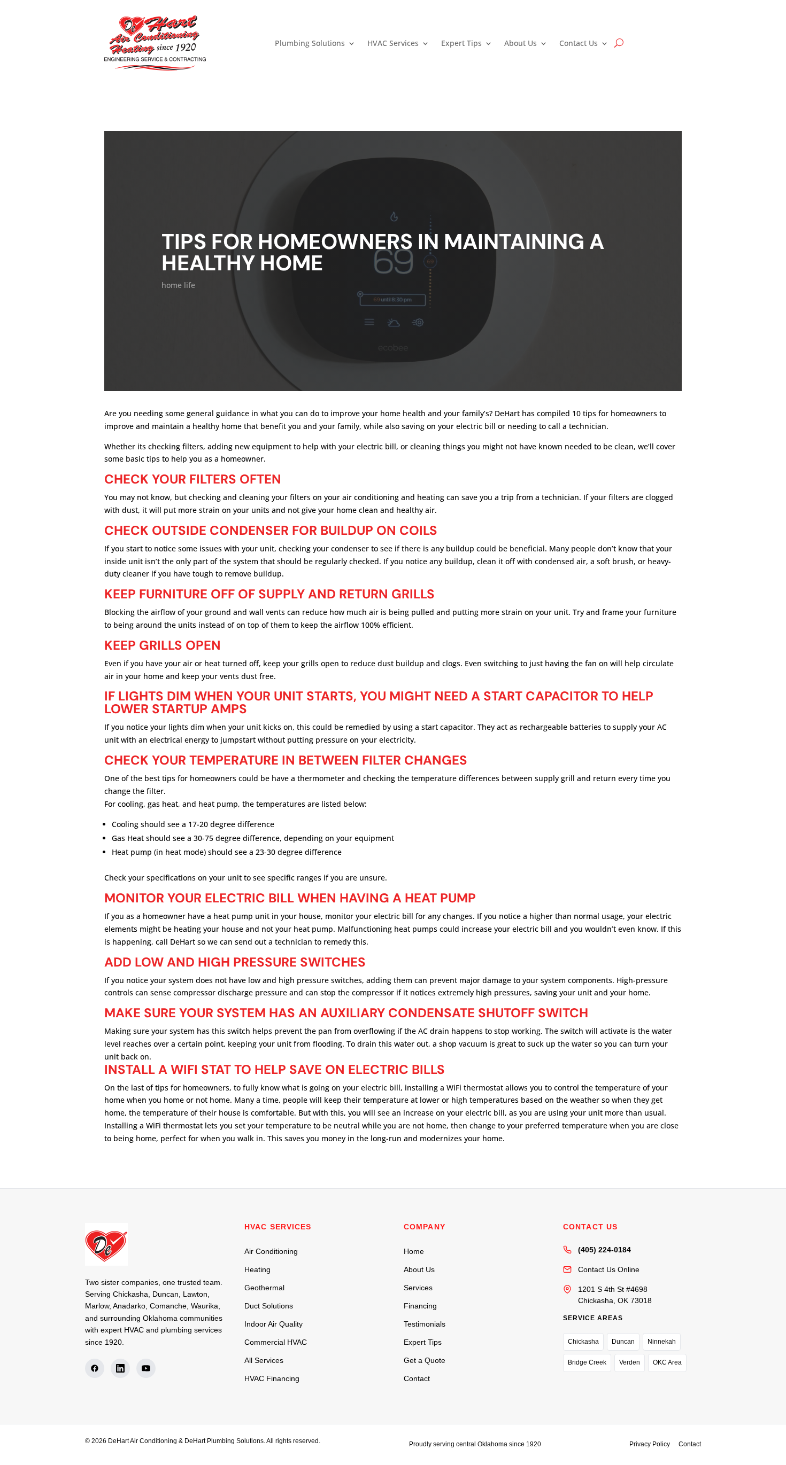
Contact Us (578, 43)
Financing (420, 1306)
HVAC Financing (271, 1378)
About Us (520, 43)
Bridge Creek (587, 1362)
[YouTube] (146, 1368)
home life (178, 285)
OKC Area (667, 1362)
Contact (417, 1378)
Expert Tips (461, 43)
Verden (629, 1362)
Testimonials (424, 1324)
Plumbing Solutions (310, 43)
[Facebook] (94, 1368)
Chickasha (583, 1341)
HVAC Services (393, 43)
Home (414, 1251)
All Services (263, 1360)
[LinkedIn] (120, 1368)
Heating (257, 1269)
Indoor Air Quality (273, 1324)
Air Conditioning (271, 1251)
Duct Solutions (268, 1306)
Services (418, 1287)
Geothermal (264, 1287)
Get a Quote (424, 1360)
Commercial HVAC (275, 1342)
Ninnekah (662, 1341)
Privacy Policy (649, 1444)
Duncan (623, 1341)
